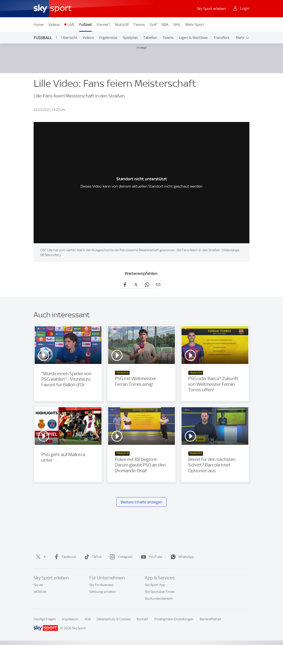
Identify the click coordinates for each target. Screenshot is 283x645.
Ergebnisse (108, 37)
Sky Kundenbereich (159, 599)
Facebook (69, 557)
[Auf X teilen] (136, 284)
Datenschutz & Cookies (114, 619)
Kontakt (142, 619)
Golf (153, 24)
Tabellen (150, 37)
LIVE (71, 24)
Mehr (240, 37)
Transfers (221, 37)
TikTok (96, 557)
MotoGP (122, 24)
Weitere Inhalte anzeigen (141, 502)
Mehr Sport (194, 24)
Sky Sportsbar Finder (160, 592)
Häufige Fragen (45, 619)
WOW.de (40, 592)
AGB (87, 619)
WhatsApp (186, 557)
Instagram (125, 557)
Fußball (85, 24)
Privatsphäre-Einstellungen (174, 619)
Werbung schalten (102, 592)
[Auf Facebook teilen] (124, 284)
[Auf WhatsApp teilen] (147, 284)
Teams (168, 37)
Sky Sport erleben (211, 8)
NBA (164, 24)
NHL (177, 24)
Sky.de (38, 585)
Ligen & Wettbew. (193, 37)
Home (39, 24)
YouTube (155, 557)
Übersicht (69, 37)
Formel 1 (103, 24)
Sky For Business (101, 585)
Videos (54, 24)
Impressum (70, 619)
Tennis (139, 24)
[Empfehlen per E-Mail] (158, 284)
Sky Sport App (155, 585)
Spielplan (130, 37)
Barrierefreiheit (210, 619)
